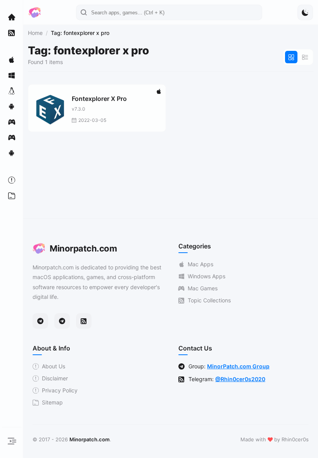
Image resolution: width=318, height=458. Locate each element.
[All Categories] (11, 195)
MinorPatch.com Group (238, 366)
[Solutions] (11, 180)
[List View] (305, 57)
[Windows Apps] (11, 75)
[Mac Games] (11, 121)
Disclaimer (55, 378)
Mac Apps (200, 264)
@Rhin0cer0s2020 (240, 379)
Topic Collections (209, 300)
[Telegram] (40, 321)
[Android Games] (11, 153)
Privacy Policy (60, 390)
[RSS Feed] (84, 321)
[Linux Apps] (11, 90)
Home (35, 32)
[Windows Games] (11, 137)
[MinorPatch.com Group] (62, 321)
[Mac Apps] (11, 59)
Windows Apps (206, 276)
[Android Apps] (11, 106)
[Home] (11, 17)
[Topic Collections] (11, 32)
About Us (53, 366)
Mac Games (203, 288)
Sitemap (52, 402)
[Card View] (291, 57)
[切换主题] (305, 12)
